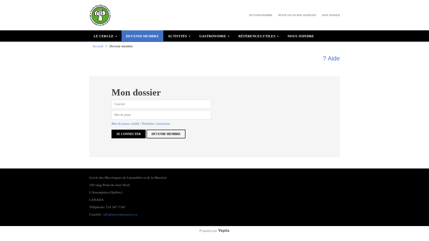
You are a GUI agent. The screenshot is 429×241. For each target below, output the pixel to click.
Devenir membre (261, 15)
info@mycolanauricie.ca (120, 214)
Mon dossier (331, 15)
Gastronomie (212, 36)
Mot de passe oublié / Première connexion (140, 123)
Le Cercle (104, 36)
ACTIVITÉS (177, 36)
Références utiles (256, 36)
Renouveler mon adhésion (297, 15)
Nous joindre (301, 36)
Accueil (98, 46)
